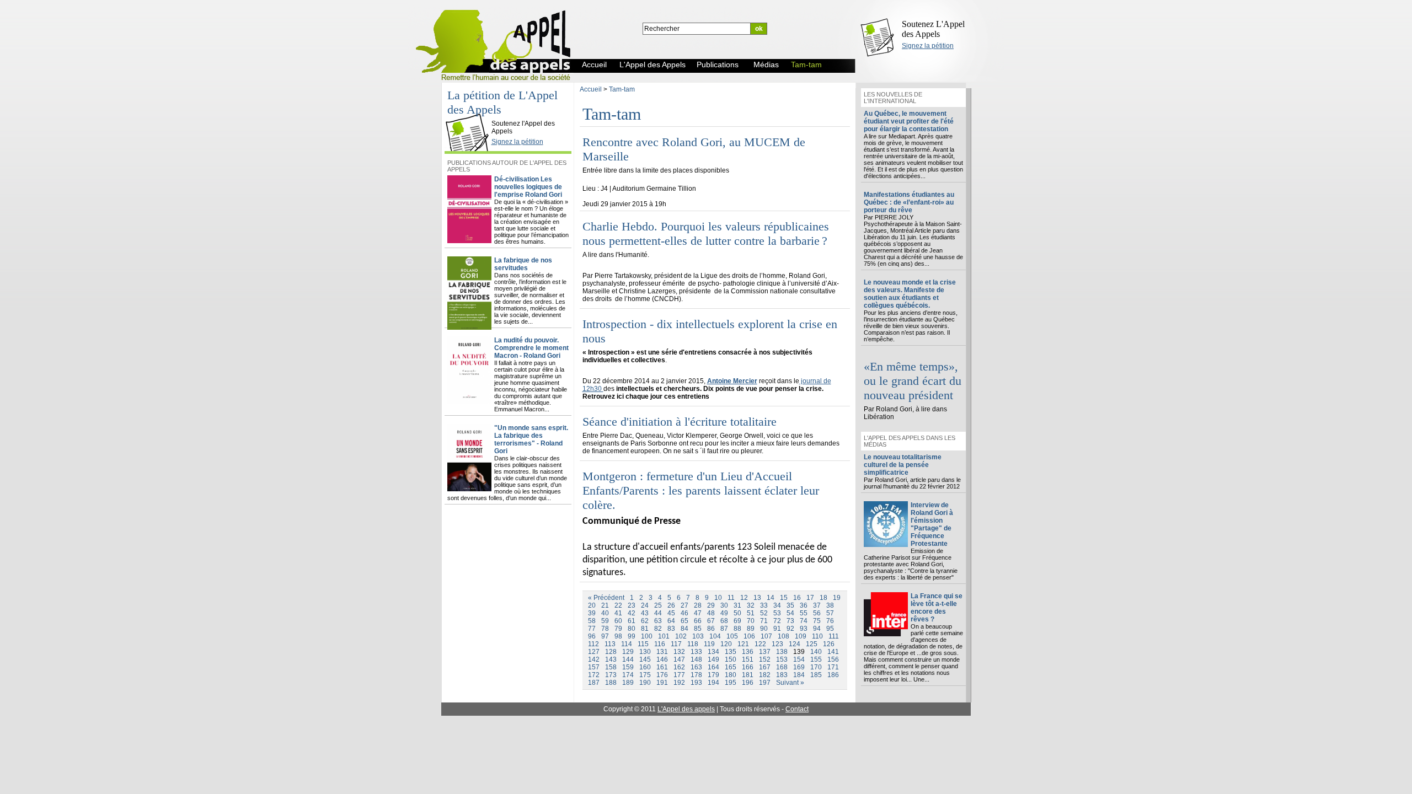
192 (679, 682)
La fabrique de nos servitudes (523, 264)
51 (751, 613)
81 (645, 628)
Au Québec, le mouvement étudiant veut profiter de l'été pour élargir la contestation (909, 121)
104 (715, 636)
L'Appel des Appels (470, 114)
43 (645, 613)
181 (747, 675)
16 (797, 598)
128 (611, 652)
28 (698, 605)
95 (830, 628)
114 (626, 644)
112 (593, 644)
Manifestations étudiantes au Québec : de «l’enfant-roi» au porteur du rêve (909, 202)
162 (679, 667)
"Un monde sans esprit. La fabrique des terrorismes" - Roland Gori (531, 439)
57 (830, 613)
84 (684, 628)
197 (765, 682)
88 (737, 628)
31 (737, 605)
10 (718, 598)
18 (823, 598)
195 (730, 682)
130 (645, 652)
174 (628, 675)
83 (671, 628)
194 (713, 682)
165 (730, 667)
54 (790, 613)
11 (731, 598)
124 (794, 644)
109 (800, 636)
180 (730, 675)
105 (732, 636)
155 (816, 659)
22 (618, 605)
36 (803, 605)
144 (628, 659)
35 (790, 605)
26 (671, 605)
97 (605, 636)
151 (747, 659)
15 (784, 598)
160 (645, 667)
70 (751, 621)
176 (662, 675)
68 (724, 621)
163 (696, 667)
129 (628, 652)
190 (645, 682)
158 (611, 667)
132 (679, 652)
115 (643, 644)
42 (631, 613)
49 (724, 613)
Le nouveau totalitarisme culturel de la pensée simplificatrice (903, 464)
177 (679, 675)
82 (658, 628)
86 (711, 628)
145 (645, 659)
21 (605, 605)
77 (592, 628)
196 (747, 682)
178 (696, 675)
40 (605, 613)
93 (803, 628)
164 (713, 667)
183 (782, 675)
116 (659, 644)
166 (747, 667)
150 (730, 659)
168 (782, 667)
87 (724, 628)
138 (782, 652)
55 (803, 613)
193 (696, 682)
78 (605, 628)
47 (698, 613)
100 (646, 636)
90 (764, 628)
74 (803, 621)
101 (664, 636)
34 (777, 605)
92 (790, 628)
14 (770, 598)
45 (671, 613)
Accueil (591, 89)
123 (777, 644)
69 (737, 621)
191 (662, 682)
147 (679, 659)
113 (610, 644)
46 (684, 613)
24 (645, 605)
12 (744, 598)
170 (816, 667)
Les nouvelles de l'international (893, 97)
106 (749, 636)
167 (765, 667)
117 (676, 644)
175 (645, 675)
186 (833, 675)
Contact (797, 709)
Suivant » (790, 682)
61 (631, 621)
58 (592, 621)
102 (681, 636)
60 (618, 621)
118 (692, 644)
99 (631, 636)
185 (816, 675)
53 (777, 613)
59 (605, 621)
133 (696, 652)
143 (611, 659)
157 (594, 667)
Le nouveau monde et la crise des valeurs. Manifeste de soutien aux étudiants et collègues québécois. (910, 293)
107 (766, 636)
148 (696, 659)
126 (829, 644)
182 (765, 675)
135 (730, 652)
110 (817, 636)
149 (713, 659)
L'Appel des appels (686, 709)
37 (817, 605)
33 (764, 605)
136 (747, 652)
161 (662, 667)
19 (837, 598)
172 (594, 675)
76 (830, 621)
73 (790, 621)
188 (611, 682)
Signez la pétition (928, 46)
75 (817, 621)
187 (594, 682)
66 (698, 621)
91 (777, 628)
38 (830, 605)
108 (783, 636)
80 (631, 628)
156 (833, 659)
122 (760, 644)
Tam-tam (622, 89)
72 (777, 621)
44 (658, 613)
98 (618, 636)
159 (628, 667)
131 (662, 652)
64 (671, 621)
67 (711, 621)
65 (684, 621)
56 (817, 613)
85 (698, 628)
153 (782, 659)
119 (709, 644)
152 (765, 659)
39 (592, 613)
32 (751, 605)
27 (684, 605)
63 (658, 621)
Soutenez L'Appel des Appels (933, 29)
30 (724, 605)
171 (833, 667)
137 (765, 652)
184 (799, 675)
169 (799, 667)
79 (618, 628)
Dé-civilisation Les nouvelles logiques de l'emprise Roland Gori (528, 186)
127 (594, 652)
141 (833, 652)
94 (817, 628)
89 (751, 628)
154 (799, 659)
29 (711, 605)
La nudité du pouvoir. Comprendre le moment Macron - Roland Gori (531, 348)
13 (757, 598)
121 (743, 644)
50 (737, 613)
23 (631, 605)
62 (645, 621)
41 (618, 613)
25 (658, 605)
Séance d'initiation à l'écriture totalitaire (679, 421)
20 (592, 605)
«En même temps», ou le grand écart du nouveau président (912, 381)
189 (628, 682)
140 (816, 652)
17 (810, 598)
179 (713, 675)
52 (764, 613)
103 (698, 636)
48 (711, 613)
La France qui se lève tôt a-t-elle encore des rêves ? (936, 607)
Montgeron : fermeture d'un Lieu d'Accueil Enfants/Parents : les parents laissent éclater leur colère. (700, 490)
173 (611, 675)
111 (833, 636)
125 (811, 644)
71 (764, 621)
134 (713, 652)
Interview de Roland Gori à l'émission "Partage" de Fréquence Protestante (932, 524)
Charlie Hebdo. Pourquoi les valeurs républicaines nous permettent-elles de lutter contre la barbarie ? (705, 233)
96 (592, 636)
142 (594, 659)
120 (726, 644)
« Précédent (606, 598)
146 (662, 659)
